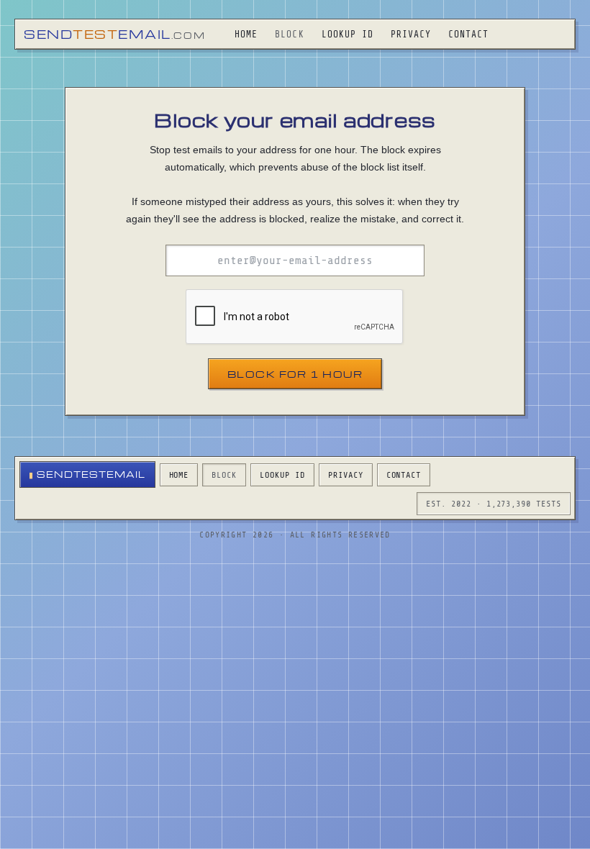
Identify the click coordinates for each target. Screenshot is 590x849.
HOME (246, 34)
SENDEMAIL (114, 34)
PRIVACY (411, 34)
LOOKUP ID (347, 34)
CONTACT (468, 34)
